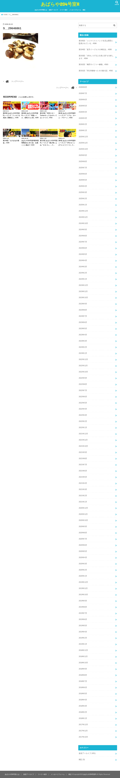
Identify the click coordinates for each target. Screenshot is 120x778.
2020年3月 (83, 564)
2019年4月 (83, 632)
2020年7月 (83, 539)
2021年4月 (83, 483)
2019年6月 (83, 619)
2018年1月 (83, 718)
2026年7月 (83, 93)
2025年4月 (83, 186)
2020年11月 (83, 514)
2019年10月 (83, 594)
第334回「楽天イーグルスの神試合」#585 (95, 49)
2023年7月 (83, 316)
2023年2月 (83, 347)
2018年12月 (83, 650)
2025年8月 (83, 161)
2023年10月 (83, 297)
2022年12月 (83, 359)
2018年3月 (83, 706)
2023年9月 (83, 304)
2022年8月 (83, 384)
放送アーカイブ (53, 10)
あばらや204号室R (60, 4)
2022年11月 (83, 366)
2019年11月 (83, 588)
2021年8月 (83, 458)
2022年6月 (83, 397)
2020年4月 (83, 557)
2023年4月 (83, 335)
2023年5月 (83, 328)
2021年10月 (83, 446)
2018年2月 (83, 712)
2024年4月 (83, 260)
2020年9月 (83, 526)
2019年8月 (83, 607)
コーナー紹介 (64, 10)
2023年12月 (83, 285)
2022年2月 (83, 421)
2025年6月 (83, 174)
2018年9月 (83, 669)
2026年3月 (83, 118)
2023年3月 (83, 341)
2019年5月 (83, 625)
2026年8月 (83, 87)
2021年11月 (83, 440)
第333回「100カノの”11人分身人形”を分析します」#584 (96, 57)
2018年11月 (83, 656)
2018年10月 (83, 663)
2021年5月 (83, 477)
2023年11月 (83, 291)
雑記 (84, 10)
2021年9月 (83, 452)
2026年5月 (83, 106)
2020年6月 (83, 545)
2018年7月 (83, 681)
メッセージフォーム (75, 10)
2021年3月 (83, 489)
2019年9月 (83, 601)
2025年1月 (83, 205)
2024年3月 (83, 267)
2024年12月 (83, 211)
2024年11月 (83, 217)
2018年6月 (83, 687)
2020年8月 (83, 533)
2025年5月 (83, 180)
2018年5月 (83, 693)
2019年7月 (83, 613)
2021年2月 (83, 496)
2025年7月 (83, 168)
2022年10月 (83, 372)
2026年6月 (83, 99)
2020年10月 (83, 520)
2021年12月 (83, 434)
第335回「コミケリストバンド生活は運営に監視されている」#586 (96, 42)
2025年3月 (83, 192)
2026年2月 (83, 124)
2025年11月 (83, 143)
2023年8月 (83, 310)
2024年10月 (83, 223)
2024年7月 (83, 242)
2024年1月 (83, 279)
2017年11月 (83, 731)
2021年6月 (83, 471)
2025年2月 (83, 198)
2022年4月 (83, 409)
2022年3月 (83, 415)
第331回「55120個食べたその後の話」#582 (96, 71)
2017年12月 (83, 724)
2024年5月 (83, 254)
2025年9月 (83, 155)
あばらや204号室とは (41, 10)
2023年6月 (83, 322)
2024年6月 (83, 248)
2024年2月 (83, 273)
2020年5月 (83, 551)
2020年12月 (83, 508)
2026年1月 (83, 130)
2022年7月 (83, 390)
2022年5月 (83, 403)
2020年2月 (83, 570)
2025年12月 (83, 137)
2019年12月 (83, 582)
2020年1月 (83, 576)
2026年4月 (83, 112)
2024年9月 (83, 229)
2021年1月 (83, 502)
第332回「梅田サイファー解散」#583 (93, 64)
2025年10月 (83, 149)
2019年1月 (83, 644)
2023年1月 (83, 353)
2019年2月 (83, 638)
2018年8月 (83, 675)
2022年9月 (83, 378)
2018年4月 (83, 700)
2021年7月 (83, 465)
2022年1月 (83, 427)
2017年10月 (83, 737)
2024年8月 (83, 236)
